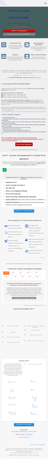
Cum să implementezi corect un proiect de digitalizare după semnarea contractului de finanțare (23, 112)
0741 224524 (29, 434)
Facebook (34, 455)
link (41, 264)
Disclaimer (30, 455)
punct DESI (7, 104)
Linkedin (37, 455)
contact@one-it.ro (25, 437)
